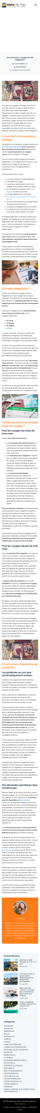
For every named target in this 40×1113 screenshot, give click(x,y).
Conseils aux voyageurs (21, 70)
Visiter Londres (10, 1084)
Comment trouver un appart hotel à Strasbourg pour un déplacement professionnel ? (27, 977)
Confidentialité (32, 1107)
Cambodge (7, 850)
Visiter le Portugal (11, 1081)
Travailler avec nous (9, 1107)
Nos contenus (20, 1104)
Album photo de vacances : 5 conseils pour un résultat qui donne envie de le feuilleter (27, 992)
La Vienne (7, 1058)
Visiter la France (10, 1079)
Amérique (7, 1031)
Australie (8, 1036)
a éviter (7, 1026)
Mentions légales (21, 1107)
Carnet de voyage (10, 1044)
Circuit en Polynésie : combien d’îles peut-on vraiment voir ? (28, 1004)
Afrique (7, 1029)
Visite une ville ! (10, 1076)
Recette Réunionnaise (12, 1071)
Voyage (6, 1087)
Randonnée (8, 1068)
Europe (7, 1052)
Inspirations (8, 1055)
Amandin (22, 67)
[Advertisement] (20, 31)
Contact (20, 1109)
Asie (5, 1034)
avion (6, 1042)
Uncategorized (10, 1073)
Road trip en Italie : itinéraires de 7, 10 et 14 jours (28, 962)
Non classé (8, 1063)
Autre (6, 1039)
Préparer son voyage (12, 1066)
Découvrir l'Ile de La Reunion (15, 1050)
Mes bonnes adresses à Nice (14, 1060)
